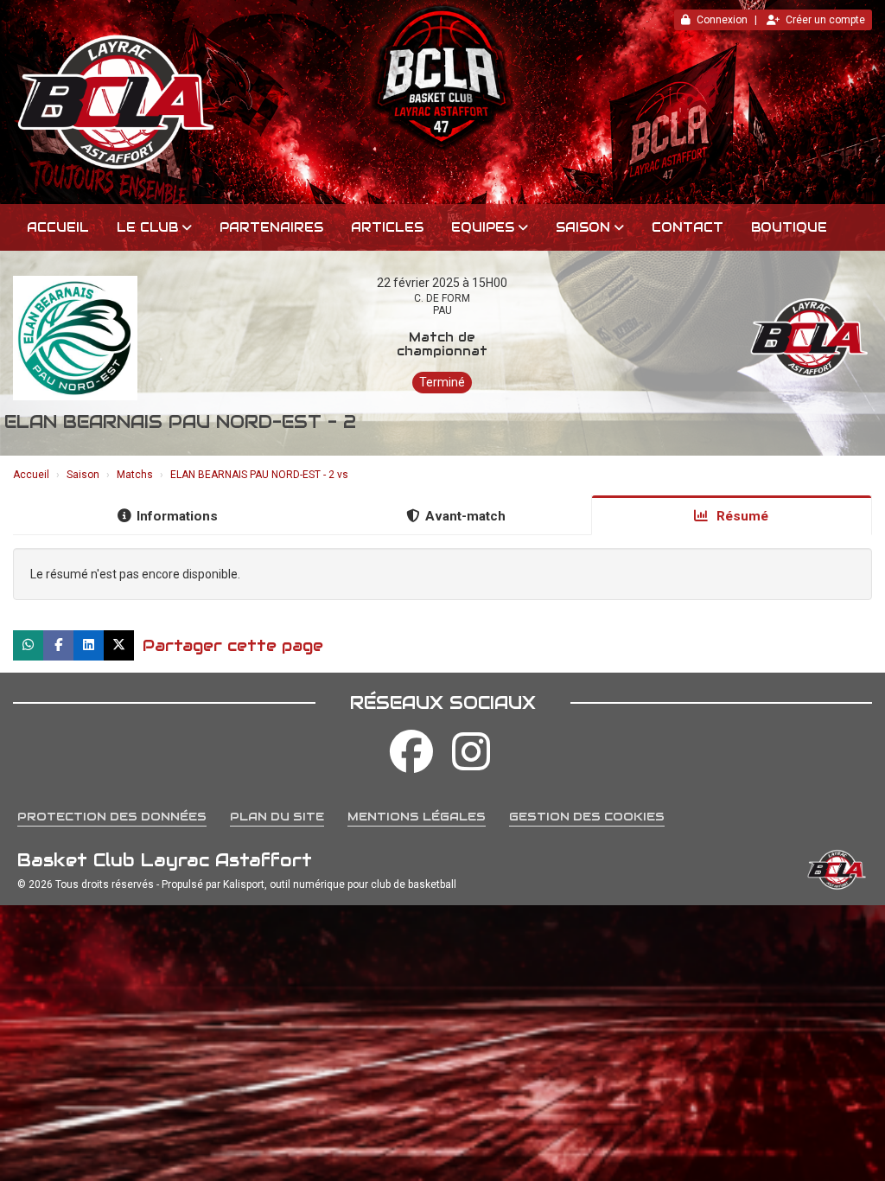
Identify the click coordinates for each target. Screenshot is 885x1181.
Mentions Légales (416, 816)
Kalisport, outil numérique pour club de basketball (339, 884)
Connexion (722, 20)
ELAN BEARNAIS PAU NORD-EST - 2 (180, 422)
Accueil (58, 227)
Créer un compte (825, 20)
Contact (687, 227)
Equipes (482, 227)
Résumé (740, 516)
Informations (177, 516)
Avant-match (465, 516)
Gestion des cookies (587, 816)
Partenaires (271, 227)
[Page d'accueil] (442, 102)
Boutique (789, 227)
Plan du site (277, 816)
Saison (583, 227)
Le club (147, 227)
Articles (387, 227)
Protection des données (112, 816)
